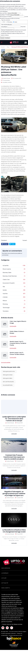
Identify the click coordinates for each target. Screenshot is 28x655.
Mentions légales (22, 631)
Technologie (6, 307)
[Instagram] (11, 627)
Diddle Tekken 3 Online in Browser (17, 332)
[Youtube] (2, 627)
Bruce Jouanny (7, 269)
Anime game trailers (7, 378)
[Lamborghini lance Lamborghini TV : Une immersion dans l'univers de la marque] (14, 407)
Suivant (25, 240)
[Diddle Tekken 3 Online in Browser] (4, 334)
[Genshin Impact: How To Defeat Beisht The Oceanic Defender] (14, 42)
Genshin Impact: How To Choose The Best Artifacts (17, 353)
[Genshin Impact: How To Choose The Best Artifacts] (4, 355)
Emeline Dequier (6, 78)
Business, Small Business (10, 276)
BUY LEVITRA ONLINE (8, 381)
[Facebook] (7, 627)
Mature (5, 300)
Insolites (9, 82)
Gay (4, 286)
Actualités (5, 82)
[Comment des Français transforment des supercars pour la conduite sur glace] (14, 445)
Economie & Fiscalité (8, 283)
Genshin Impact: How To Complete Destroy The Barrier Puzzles (18, 343)
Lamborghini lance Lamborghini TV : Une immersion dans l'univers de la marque (14, 418)
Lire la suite (13, 326)
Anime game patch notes (9, 371)
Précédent (4, 240)
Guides (5, 290)
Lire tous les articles (5, 362)
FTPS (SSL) (10, 22)
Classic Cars (6, 279)
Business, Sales (7, 272)
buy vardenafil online (7, 385)
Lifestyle (5, 297)
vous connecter (11, 253)
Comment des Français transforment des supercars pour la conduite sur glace (14, 457)
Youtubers (5, 311)
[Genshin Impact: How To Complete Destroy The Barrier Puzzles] (4, 344)
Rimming (5, 304)
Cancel (2, 38)
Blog (8, 47)
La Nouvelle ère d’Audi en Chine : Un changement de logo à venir (14, 531)
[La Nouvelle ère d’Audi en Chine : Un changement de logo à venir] (14, 520)
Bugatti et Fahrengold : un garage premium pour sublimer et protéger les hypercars (14, 493)
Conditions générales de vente (15, 635)
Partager (5, 244)
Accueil (2, 47)
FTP (4, 22)
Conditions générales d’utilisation (8, 633)
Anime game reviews (7, 374)
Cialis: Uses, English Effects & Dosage (18, 322)
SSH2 (15, 22)
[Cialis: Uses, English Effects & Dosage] (4, 324)
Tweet (13, 244)
